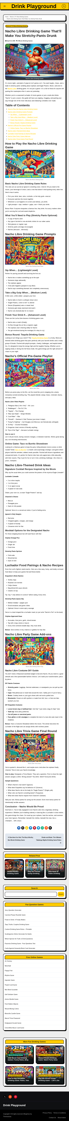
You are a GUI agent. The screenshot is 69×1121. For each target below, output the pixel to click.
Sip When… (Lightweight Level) (20, 114)
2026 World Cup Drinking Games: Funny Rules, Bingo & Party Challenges (18, 1060)
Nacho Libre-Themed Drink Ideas (19, 131)
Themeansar (7, 1116)
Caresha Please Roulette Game (15, 915)
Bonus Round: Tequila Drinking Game (22, 123)
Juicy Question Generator (13, 910)
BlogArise (27, 1114)
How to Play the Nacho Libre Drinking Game (22, 109)
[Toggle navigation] (4, 6)
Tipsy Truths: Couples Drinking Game (17, 924)
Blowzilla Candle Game (12, 1013)
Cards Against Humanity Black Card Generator (20, 948)
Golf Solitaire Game (11, 994)
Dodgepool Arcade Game (13, 1023)
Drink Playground (33, 6)
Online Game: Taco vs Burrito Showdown (24, 128)
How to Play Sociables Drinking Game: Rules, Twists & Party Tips (19, 1080)
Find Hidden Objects (11, 1004)
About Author (62, 1117)
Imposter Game (10, 980)
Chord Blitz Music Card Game (14, 1028)
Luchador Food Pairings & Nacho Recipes (22, 134)
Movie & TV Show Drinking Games (16, 26)
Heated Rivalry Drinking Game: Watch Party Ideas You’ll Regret (48, 1060)
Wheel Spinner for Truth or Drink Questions (19, 939)
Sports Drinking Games (16, 1055)
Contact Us (52, 1117)
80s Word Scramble (11, 989)
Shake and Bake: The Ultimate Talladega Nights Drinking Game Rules (48, 839)
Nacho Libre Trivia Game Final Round (20, 139)
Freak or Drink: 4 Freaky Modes (15, 920)
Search (34, 888)
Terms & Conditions (59, 1113)
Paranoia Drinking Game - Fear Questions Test (20, 943)
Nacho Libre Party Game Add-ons (19, 136)
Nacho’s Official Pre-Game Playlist (19, 125)
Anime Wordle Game (11, 999)
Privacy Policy (47, 1113)
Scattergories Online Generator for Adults (18, 934)
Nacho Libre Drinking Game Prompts (20, 112)
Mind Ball (8, 966)
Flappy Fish (8, 970)
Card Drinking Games (15, 1075)
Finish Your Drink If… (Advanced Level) (23, 120)
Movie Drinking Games (26, 41)
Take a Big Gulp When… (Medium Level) (24, 117)
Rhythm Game (9, 975)
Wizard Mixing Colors (12, 1009)
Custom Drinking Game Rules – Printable (18, 929)
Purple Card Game (11, 985)
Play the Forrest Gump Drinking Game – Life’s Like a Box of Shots (49, 1080)
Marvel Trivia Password (12, 1018)
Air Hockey (8, 961)
